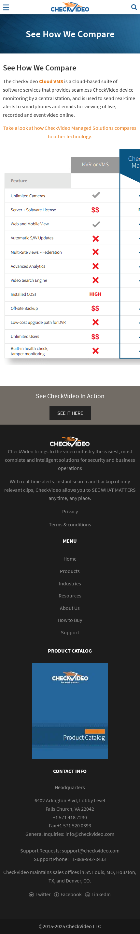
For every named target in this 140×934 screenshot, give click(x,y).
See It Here (70, 413)
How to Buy (70, 620)
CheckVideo (70, 7)
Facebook (71, 894)
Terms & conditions (70, 524)
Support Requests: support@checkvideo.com (69, 850)
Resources (70, 595)
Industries (70, 583)
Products (70, 571)
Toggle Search (134, 7)
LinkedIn (101, 894)
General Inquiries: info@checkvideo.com (69, 834)
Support (70, 632)
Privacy (70, 511)
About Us (70, 608)
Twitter (43, 894)
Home (70, 558)
